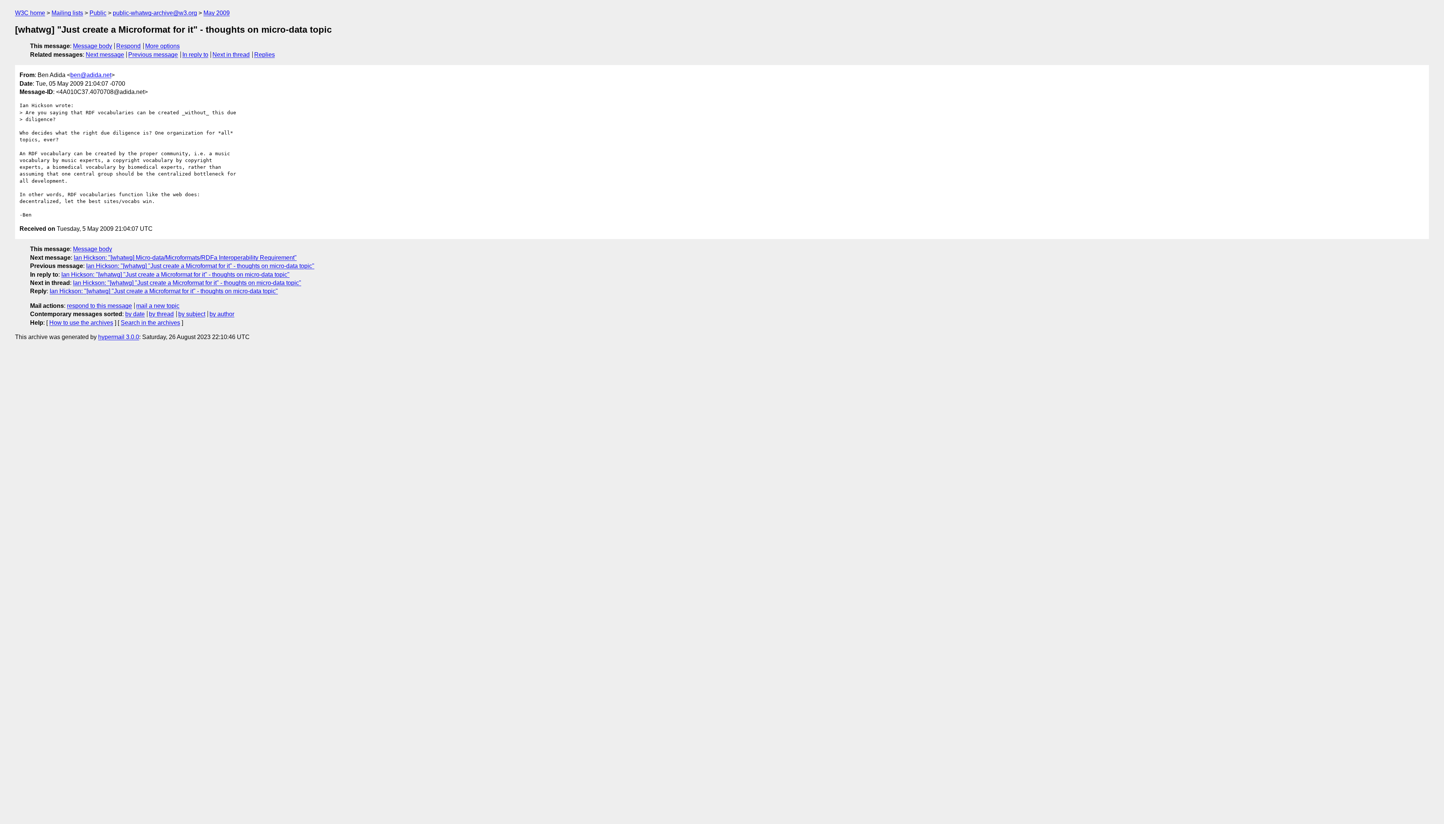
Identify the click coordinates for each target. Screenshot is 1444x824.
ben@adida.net (90, 75)
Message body (92, 46)
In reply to (195, 55)
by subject (191, 314)
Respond (128, 46)
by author (221, 314)
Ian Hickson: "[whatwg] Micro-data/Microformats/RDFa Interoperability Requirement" (185, 257)
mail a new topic (157, 306)
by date (135, 314)
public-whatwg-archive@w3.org (155, 13)
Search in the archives (150, 323)
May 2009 (216, 13)
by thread (161, 314)
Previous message (153, 55)
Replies (264, 55)
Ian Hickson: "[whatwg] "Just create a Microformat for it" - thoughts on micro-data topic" (200, 266)
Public (97, 13)
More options (162, 46)
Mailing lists (67, 13)
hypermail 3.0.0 (118, 337)
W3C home (30, 13)
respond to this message (99, 306)
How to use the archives (81, 323)
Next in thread (231, 55)
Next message (105, 55)
